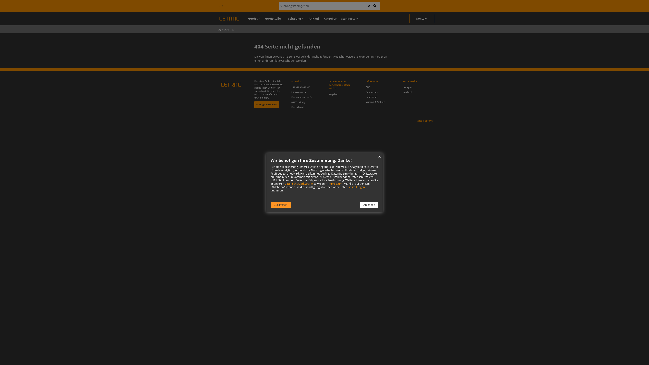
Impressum (335, 183)
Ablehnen (369, 204)
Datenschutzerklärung (298, 183)
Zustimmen (280, 204)
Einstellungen (356, 187)
